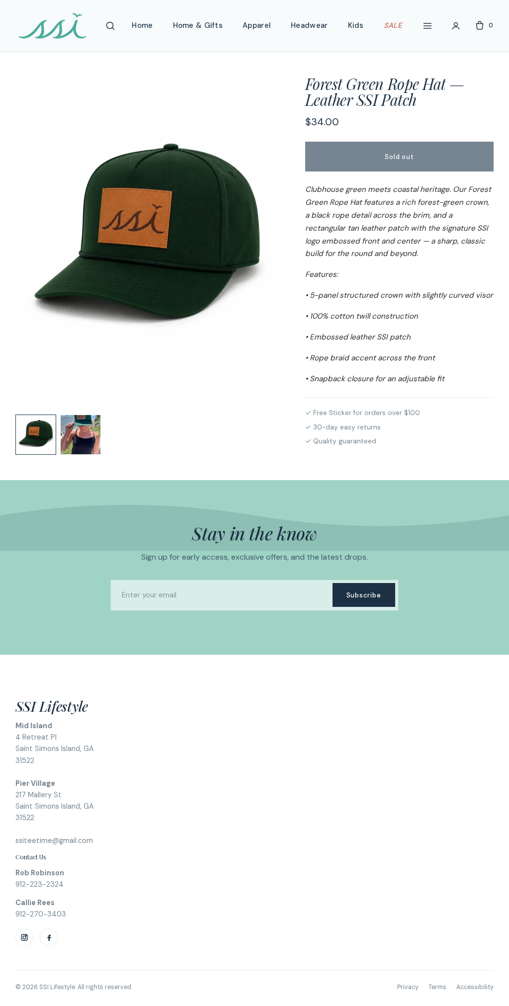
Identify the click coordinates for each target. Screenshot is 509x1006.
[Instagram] (24, 937)
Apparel (257, 25)
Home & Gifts (198, 25)
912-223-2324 (39, 884)
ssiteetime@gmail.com (54, 840)
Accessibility (475, 987)
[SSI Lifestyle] (52, 26)
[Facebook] (49, 937)
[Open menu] (427, 25)
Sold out (399, 157)
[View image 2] (80, 435)
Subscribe (363, 595)
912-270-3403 (40, 914)
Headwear (309, 25)
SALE (393, 25)
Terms (437, 987)
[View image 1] (35, 435)
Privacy (408, 987)
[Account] (456, 26)
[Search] (110, 26)
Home (142, 25)
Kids (356, 25)
